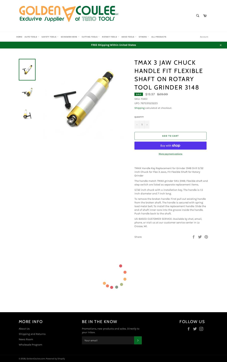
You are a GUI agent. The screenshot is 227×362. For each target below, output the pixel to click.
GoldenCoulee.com (36, 358)
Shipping (139, 107)
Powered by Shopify (55, 358)
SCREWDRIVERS (69, 37)
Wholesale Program (30, 344)
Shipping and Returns (32, 334)
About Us (24, 328)
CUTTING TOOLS (90, 37)
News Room (26, 339)
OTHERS (143, 37)
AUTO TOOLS (31, 37)
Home (19, 37)
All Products (159, 37)
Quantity (139, 117)
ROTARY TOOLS (110, 37)
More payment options (170, 153)
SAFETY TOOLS (49, 37)
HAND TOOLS (128, 37)
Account (204, 36)
